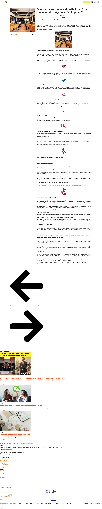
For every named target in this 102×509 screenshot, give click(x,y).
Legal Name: (2, 457)
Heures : (1, 453)
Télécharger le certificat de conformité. (7, 487)
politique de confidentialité (22, 505)
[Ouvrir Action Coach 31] (40, 1)
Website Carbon (53, 500)
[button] (32, 34)
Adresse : (2, 450)
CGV (37, 505)
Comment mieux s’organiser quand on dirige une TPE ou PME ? (15, 434)
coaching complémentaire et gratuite (73, 482)
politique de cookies (32, 505)
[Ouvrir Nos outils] (54, 1)
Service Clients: (3, 456)
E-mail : (1, 449)
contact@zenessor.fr (7, 449)
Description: (2, 445)
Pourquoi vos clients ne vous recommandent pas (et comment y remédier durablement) (21, 405)
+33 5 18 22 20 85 (10, 456)
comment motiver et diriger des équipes (44, 61)
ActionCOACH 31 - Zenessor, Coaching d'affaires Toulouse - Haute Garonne (17, 443)
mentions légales (13, 505)
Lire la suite (2, 384)
